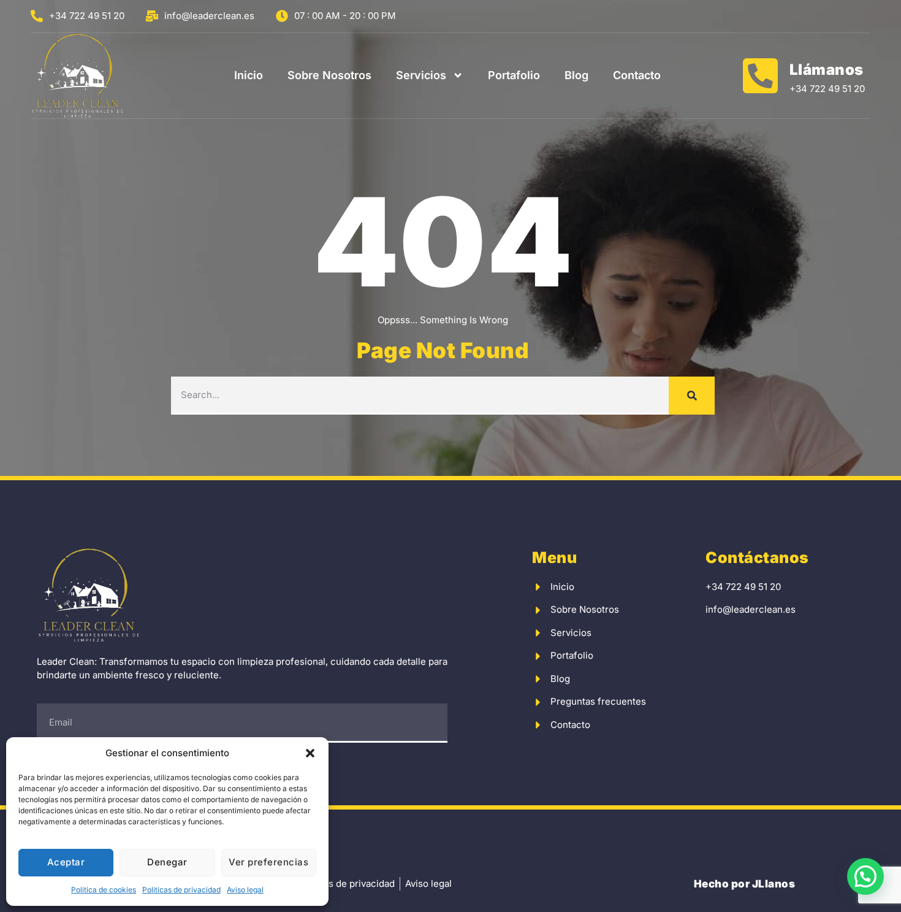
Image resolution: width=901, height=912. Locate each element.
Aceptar (66, 862)
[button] (310, 753)
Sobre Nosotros (329, 75)
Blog (576, 75)
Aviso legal (245, 889)
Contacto (637, 75)
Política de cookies (103, 889)
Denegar (167, 862)
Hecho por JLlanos (745, 884)
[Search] (692, 396)
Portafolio (514, 75)
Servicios (421, 75)
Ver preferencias (268, 862)
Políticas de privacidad (181, 889)
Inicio (248, 75)
